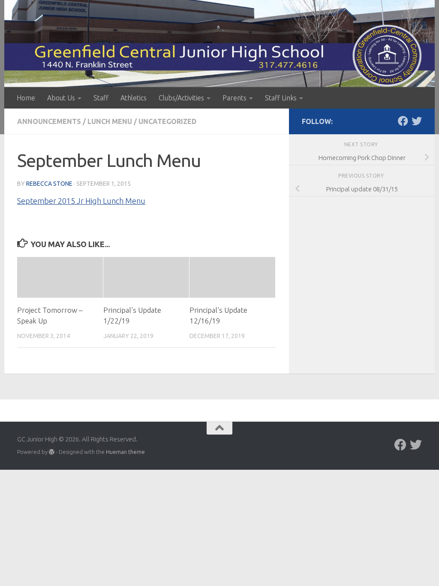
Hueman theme (125, 452)
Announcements (49, 121)
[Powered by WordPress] (51, 452)
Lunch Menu (109, 121)
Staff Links (281, 98)
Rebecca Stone (49, 183)
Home (26, 98)
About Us (61, 98)
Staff (100, 98)
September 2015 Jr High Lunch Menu (81, 200)
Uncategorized (167, 121)
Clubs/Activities (181, 98)
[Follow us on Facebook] (403, 121)
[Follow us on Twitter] (417, 121)
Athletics (133, 98)
